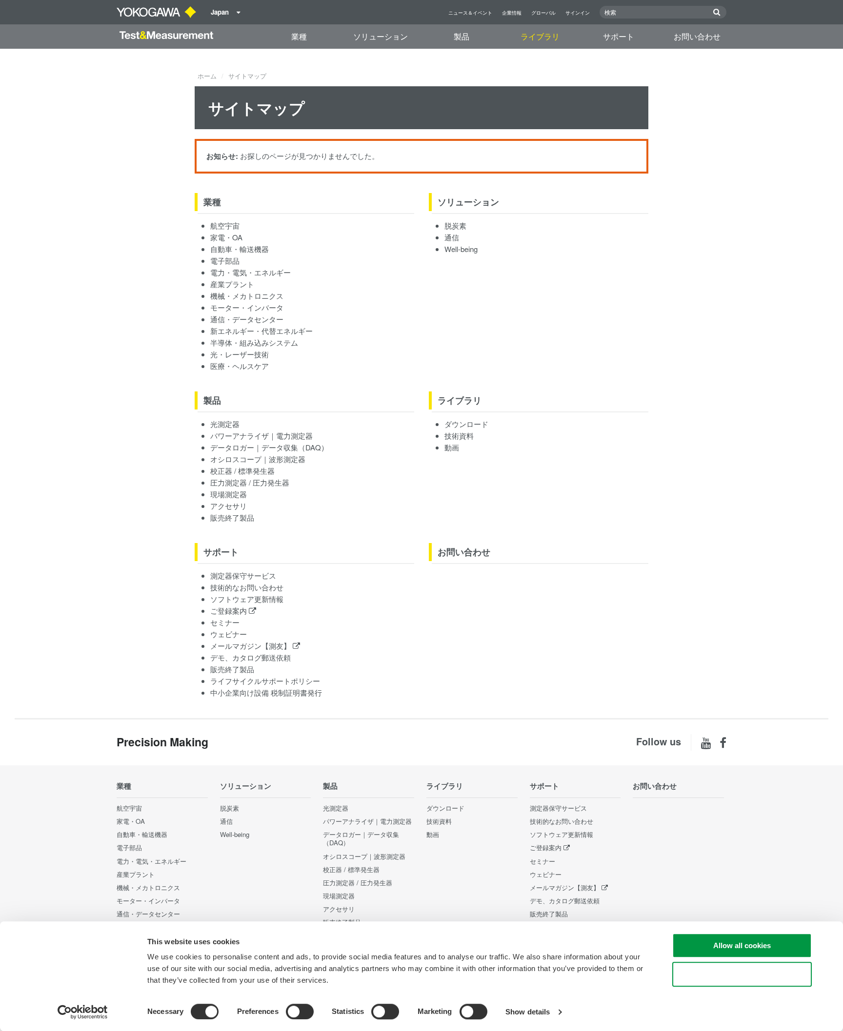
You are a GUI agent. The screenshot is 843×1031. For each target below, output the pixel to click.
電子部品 (225, 260)
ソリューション (380, 36)
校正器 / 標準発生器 (242, 471)
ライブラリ (540, 36)
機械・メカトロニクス (246, 296)
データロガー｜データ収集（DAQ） (269, 447)
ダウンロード (466, 424)
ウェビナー (228, 634)
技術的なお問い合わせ (246, 587)
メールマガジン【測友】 (251, 646)
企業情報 (512, 12)
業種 (299, 36)
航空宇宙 (225, 225)
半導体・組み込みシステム (254, 342)
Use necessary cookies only (742, 974)
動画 (451, 447)
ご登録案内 (229, 610)
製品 (461, 36)
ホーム (207, 75)
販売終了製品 (232, 517)
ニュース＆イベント (470, 12)
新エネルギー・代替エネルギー (261, 331)
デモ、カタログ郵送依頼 (250, 657)
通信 (451, 237)
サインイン (577, 12)
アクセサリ (228, 506)
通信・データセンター (246, 319)
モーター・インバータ (246, 307)
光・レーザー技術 (239, 354)
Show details (527, 1012)
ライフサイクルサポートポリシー (265, 681)
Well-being (461, 249)
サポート (618, 36)
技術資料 (459, 435)
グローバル (543, 12)
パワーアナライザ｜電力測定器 (261, 435)
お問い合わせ (697, 36)
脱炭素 (455, 225)
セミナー (225, 622)
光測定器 (225, 424)
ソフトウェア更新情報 (246, 599)
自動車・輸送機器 (239, 249)
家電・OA (226, 237)
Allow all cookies (742, 945)
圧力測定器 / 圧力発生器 (249, 482)
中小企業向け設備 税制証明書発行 (266, 692)
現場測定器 (228, 494)
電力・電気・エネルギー (250, 272)
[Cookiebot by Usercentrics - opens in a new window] (82, 1012)
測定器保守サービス (243, 575)
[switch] (300, 1011)
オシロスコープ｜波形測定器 (257, 459)
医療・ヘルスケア (239, 366)
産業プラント (232, 284)
